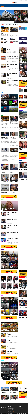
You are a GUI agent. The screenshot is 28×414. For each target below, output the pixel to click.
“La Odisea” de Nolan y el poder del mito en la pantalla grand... (3, 288)
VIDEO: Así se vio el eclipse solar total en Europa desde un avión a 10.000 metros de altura (5, 377)
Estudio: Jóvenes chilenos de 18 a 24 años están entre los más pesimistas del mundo (14, 378)
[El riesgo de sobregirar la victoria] (5, 118)
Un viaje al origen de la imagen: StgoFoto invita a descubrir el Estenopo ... (9, 289)
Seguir (23, 27)
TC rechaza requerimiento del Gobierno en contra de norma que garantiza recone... (14, 192)
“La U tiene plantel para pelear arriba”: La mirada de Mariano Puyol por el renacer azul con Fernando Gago (14, 260)
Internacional (5, 39)
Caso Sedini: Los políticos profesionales (13, 137)
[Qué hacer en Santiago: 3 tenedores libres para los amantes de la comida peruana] (3, 341)
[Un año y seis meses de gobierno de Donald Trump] (5, 134)
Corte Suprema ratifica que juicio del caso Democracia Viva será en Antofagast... (4, 192)
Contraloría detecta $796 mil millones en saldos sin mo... (14, 32)
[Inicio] (1, 5)
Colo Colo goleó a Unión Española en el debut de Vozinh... (12, 24)
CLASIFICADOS (26, 0)
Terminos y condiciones (19, 413)
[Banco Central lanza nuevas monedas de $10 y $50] (3, 50)
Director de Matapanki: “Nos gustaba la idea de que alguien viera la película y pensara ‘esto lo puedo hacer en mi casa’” (5, 260)
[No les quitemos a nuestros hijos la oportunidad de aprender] (14, 118)
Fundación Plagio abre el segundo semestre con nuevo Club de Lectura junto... (9, 281)
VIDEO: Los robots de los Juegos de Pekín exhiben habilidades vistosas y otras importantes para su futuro (5, 365)
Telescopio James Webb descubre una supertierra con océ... (25, 99)
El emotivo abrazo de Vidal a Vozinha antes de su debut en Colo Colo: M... (23, 298)
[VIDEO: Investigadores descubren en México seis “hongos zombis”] (21, 90)
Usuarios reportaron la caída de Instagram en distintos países (13, 104)
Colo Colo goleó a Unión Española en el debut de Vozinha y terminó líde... (22, 288)
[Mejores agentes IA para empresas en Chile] (13, 97)
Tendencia (20, 97)
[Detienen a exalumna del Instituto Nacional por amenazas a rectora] (7, 15)
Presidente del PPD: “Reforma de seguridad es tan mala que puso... (23, 170)
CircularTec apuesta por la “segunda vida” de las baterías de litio (13, 110)
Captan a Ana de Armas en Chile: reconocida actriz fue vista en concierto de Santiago (23, 75)
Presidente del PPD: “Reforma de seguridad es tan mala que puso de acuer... (4, 172)
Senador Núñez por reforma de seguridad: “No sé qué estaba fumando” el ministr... (14, 182)
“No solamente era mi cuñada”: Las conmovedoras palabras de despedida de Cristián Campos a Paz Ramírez (12, 226)
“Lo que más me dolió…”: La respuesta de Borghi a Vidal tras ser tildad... (23, 317)
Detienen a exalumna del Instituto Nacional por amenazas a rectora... (4, 392)
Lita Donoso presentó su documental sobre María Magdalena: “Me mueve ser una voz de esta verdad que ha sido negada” (4, 266)
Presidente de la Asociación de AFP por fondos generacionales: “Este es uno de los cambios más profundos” (12, 81)
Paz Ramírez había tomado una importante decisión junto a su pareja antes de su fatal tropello (12, 233)
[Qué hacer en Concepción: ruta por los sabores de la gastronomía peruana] (3, 347)
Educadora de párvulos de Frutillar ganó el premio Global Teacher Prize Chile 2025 (13, 306)
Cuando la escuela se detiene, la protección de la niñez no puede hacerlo (5, 153)
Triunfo (15, 13)
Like (20, 27)
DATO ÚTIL (8, 75)
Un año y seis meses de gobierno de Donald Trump (4, 137)
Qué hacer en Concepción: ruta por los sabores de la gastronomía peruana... (12, 345)
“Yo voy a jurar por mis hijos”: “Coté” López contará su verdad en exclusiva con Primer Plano (23, 62)
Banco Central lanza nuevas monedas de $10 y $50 (12, 49)
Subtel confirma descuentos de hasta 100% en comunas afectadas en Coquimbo (4, 97)
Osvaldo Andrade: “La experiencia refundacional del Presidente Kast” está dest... (13, 172)
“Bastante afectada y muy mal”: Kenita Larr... (15, 41)
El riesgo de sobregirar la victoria (4, 121)
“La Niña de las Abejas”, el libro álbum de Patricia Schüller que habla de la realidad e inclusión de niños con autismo (13, 312)
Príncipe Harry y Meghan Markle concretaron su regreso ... (22, 139)
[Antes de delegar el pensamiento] (14, 150)
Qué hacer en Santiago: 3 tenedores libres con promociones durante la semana (8, 330)
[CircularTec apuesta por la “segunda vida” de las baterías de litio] (13, 109)
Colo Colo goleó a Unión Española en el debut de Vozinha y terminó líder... (13, 392)
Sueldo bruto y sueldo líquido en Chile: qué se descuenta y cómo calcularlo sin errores (12, 56)
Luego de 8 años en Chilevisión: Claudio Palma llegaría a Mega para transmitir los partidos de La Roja (12, 239)
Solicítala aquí (13, 411)
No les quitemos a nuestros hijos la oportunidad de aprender (13, 122)
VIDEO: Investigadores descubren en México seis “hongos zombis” (4, 372)
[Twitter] (2, 0)
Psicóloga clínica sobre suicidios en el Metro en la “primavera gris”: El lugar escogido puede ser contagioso (13, 266)
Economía (8, 66)
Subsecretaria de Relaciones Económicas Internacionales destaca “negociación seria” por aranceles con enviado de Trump (12, 65)
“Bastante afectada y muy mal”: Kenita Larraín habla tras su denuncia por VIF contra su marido (8, 208)
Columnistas (2, 120)
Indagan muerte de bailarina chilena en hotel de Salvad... (23, 149)
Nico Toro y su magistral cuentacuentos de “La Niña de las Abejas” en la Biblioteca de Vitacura (4, 254)
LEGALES (23, 0)
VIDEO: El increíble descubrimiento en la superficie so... (21, 98)
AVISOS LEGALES (2, 6)
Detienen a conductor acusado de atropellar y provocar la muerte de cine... (14, 400)
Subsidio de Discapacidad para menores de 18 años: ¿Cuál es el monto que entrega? (12, 74)
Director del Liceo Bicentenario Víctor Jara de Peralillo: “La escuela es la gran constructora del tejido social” (13, 254)
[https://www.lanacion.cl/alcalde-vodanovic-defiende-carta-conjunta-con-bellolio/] (5, 177)
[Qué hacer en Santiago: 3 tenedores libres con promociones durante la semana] (5, 29)
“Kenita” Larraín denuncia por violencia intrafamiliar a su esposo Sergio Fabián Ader (12, 220)
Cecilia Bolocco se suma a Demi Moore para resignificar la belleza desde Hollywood (13, 300)
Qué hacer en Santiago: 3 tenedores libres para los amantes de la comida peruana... (12, 340)
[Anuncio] (9, 196)
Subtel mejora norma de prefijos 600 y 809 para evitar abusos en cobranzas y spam (5, 110)
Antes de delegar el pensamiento (12, 153)
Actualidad (23, 413)
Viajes (1, 31)
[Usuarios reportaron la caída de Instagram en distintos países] (13, 103)
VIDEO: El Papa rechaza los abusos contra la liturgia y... (6, 41)
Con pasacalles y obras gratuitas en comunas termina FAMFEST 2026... (3, 281)
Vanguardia (8, 214)
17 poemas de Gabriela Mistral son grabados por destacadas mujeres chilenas (4, 306)
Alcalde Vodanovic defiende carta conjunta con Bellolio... (4, 182)
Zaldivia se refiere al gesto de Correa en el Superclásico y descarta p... (23, 307)
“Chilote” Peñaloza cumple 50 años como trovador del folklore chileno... (15, 289)
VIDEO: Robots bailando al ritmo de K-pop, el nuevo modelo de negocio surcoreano (13, 365)
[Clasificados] (23, 83)
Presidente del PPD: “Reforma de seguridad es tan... (15, 38)
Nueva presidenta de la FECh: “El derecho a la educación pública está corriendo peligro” (5, 300)
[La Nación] (14, 2)
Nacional (15, 19)
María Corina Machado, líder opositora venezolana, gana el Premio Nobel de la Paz (5, 312)
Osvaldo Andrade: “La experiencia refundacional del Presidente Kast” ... (23, 179)
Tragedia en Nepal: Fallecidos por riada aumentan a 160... (6, 38)
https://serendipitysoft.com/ (9, 413)
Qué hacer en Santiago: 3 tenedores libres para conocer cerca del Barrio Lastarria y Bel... (12, 334)
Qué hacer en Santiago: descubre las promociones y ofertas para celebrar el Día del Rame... (12, 351)
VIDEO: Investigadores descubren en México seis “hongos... (20, 93)
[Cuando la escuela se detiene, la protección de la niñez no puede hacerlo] (5, 150)
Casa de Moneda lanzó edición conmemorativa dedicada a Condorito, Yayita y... (15, 281)
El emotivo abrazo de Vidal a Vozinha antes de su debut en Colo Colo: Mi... (5, 400)
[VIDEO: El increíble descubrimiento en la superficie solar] (21, 96)
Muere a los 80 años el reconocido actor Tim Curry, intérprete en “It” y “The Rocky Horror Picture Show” (12, 213)
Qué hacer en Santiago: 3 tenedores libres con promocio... (4, 33)
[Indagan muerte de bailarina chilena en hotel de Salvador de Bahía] (23, 144)
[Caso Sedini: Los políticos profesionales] (14, 134)
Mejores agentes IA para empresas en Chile (13, 97)
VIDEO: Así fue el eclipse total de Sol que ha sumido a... (25, 92)
